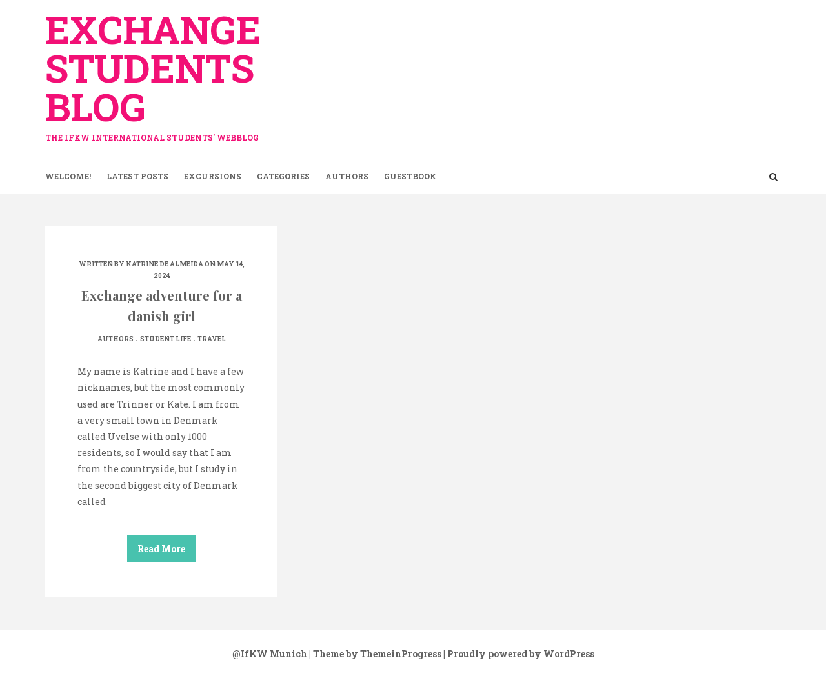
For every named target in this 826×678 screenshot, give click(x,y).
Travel (211, 339)
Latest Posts (137, 176)
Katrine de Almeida (164, 264)
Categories (283, 176)
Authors (346, 176)
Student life (165, 339)
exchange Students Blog (153, 73)
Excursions (212, 176)
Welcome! (68, 176)
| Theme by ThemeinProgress (375, 654)
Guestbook (410, 176)
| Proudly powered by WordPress (518, 654)
